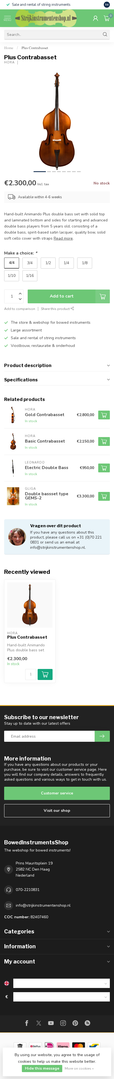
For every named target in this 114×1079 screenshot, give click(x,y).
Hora (9, 62)
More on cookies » (79, 1068)
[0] (107, 18)
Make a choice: (20, 253)
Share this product (56, 308)
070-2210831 (28, 889)
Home (8, 47)
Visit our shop (57, 810)
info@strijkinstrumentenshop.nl (43, 905)
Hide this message (42, 1068)
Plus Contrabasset (35, 47)
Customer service (57, 793)
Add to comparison (19, 308)
